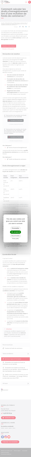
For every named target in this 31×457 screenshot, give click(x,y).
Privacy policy (15, 238)
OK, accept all (15, 232)
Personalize (15, 228)
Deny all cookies (15, 235)
